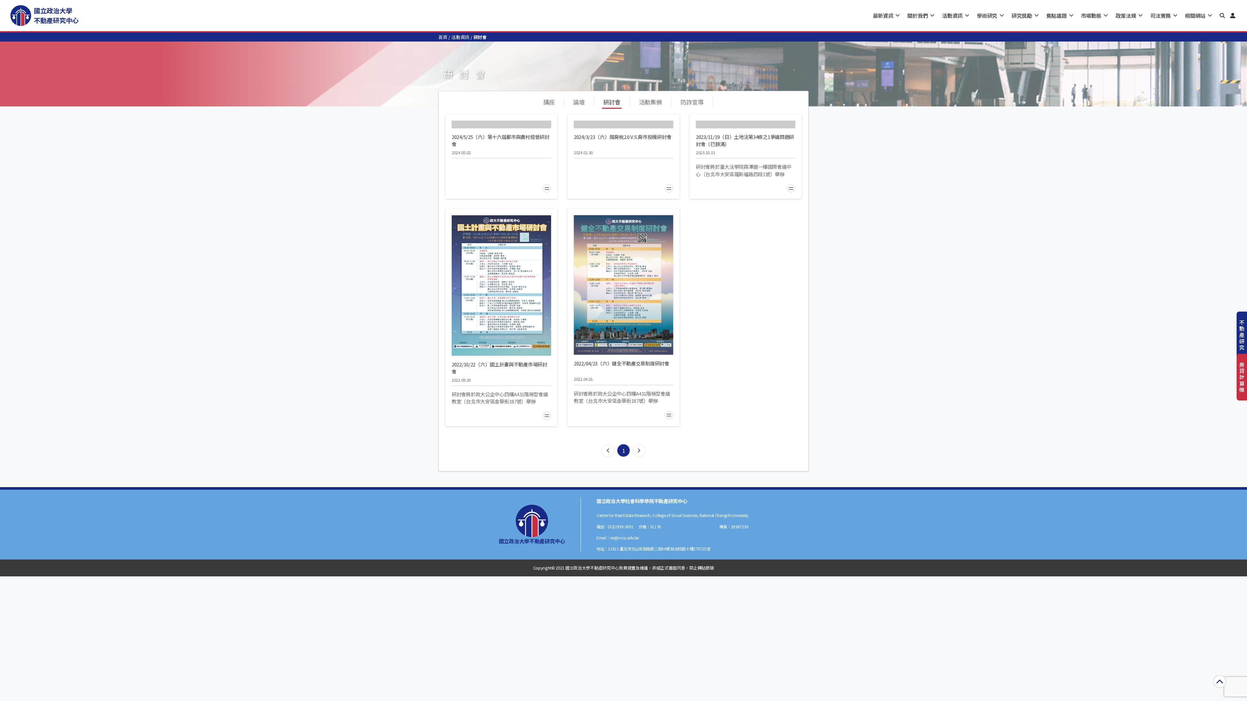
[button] (1222, 15)
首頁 (442, 37)
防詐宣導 (691, 102)
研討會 (612, 102)
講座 (549, 102)
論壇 (579, 102)
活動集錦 (650, 102)
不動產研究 (1241, 334)
